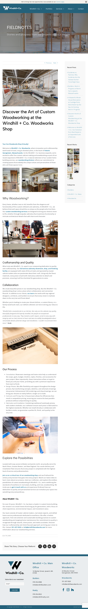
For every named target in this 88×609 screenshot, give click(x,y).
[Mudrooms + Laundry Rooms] (76, 170)
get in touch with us (19, 487)
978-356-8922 (37, 594)
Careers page (60, 2)
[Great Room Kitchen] (70, 164)
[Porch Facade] (70, 151)
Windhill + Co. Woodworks (20, 148)
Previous (49, 63)
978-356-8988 (37, 582)
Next (54, 63)
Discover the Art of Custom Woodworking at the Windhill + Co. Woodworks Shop (75, 118)
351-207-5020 (16, 527)
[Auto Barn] (76, 164)
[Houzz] (72, 589)
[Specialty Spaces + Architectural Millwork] (70, 170)
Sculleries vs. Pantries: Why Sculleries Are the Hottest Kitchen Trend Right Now (74, 77)
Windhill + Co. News (74, 194)
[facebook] (63, 589)
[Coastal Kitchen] (70, 158)
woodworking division (26, 160)
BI (80, 607)
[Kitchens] (70, 176)
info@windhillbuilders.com (42, 585)
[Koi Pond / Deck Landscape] (76, 151)
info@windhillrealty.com (41, 597)
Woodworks (72, 198)
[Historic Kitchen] (76, 158)
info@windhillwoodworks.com (72, 584)
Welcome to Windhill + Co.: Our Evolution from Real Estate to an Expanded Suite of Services (75, 132)
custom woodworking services (16, 211)
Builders (71, 190)
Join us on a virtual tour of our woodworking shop (20, 475)
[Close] (86, 2)
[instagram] (68, 589)
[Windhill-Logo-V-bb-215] (15, 562)
